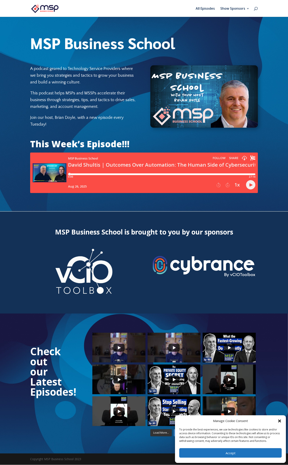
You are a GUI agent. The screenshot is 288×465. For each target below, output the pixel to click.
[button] (279, 421)
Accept (231, 453)
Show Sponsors (232, 9)
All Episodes (205, 9)
